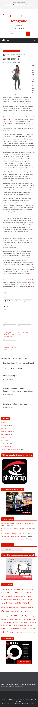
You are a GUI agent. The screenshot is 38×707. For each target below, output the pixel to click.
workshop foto (30, 632)
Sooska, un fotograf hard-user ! (15, 404)
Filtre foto (27, 599)
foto (5, 602)
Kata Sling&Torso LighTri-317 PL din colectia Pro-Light (8, 334)
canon (25, 593)
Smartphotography (7, 446)
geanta (4, 607)
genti (11, 607)
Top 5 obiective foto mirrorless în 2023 (12, 536)
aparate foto (19, 589)
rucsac (7, 625)
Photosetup (17, 62)
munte (30, 616)
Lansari (3, 428)
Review (3, 440)
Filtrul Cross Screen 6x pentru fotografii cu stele (18, 363)
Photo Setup (8, 622)
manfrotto (17, 615)
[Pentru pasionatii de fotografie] (3, 40)
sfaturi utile (27, 625)
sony (11, 628)
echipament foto (7, 599)
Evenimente (4, 425)
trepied (24, 628)
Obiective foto (5, 434)
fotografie (24, 602)
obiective (20, 619)
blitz (18, 592)
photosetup (30, 619)
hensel (26, 607)
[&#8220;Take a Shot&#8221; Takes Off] (24, 328)
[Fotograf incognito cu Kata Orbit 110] (9, 342)
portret (17, 622)
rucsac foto (16, 625)
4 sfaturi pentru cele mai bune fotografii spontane (16, 528)
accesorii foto (6, 589)
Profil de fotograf (10, 375)
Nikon (4, 619)
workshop (19, 632)
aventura (9, 593)
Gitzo (19, 607)
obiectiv (11, 619)
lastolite (8, 611)
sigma (4, 629)
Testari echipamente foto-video (11, 50)
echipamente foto (20, 596)
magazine (4, 616)
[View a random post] (34, 40)
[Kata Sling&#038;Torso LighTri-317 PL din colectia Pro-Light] (9, 328)
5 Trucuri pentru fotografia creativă (11, 533)
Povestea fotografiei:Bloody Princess (16, 358)
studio (16, 629)
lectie (14, 611)
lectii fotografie (22, 611)
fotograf (13, 603)
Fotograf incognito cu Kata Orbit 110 (9, 348)
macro (31, 611)
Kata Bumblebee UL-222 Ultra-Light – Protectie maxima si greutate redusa (18, 389)
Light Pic (5, 119)
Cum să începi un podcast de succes (12, 539)
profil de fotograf (26, 622)
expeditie (18, 599)
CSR (2, 423)
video (12, 632)
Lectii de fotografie (6, 431)
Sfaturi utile (4, 443)
